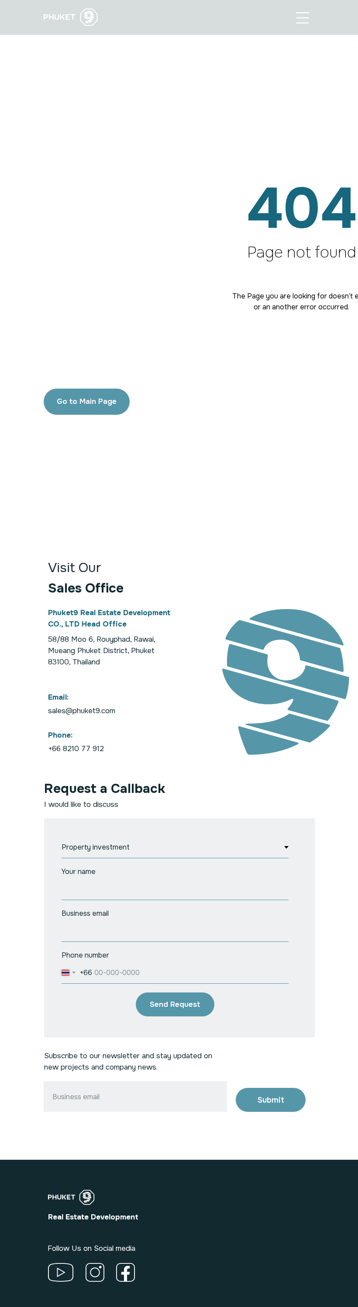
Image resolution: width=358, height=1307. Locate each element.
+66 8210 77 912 (76, 748)
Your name (79, 871)
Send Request (175, 1004)
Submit (271, 1100)
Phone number (85, 955)
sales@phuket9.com (81, 710)
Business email (85, 913)
